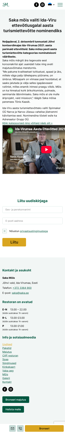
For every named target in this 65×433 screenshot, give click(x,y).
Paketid (6, 348)
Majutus (7, 351)
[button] (51, 4)
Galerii (6, 378)
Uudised (7, 344)
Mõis (5, 374)
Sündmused (9, 363)
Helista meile (13, 409)
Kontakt (7, 381)
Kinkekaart (8, 366)
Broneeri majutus (16, 399)
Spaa (5, 359)
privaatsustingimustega (34, 231)
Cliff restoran (10, 355)
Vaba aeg (8, 370)
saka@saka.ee (20, 292)
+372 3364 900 (22, 287)
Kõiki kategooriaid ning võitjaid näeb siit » (27, 123)
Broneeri (44, 428)
